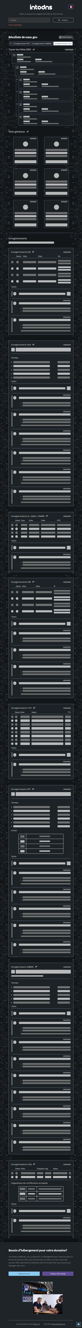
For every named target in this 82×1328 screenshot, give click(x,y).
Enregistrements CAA (63, 43)
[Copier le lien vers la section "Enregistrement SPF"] (33, 789)
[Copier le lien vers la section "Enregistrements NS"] (33, 252)
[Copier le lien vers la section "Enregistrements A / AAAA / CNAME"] (47, 516)
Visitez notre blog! (58, 1274)
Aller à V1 (36, 1324)
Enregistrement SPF (22, 43)
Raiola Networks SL (58, 1324)
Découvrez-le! (24, 1274)
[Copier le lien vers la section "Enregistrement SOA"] (33, 344)
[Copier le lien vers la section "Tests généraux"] (28, 131)
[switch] (66, 37)
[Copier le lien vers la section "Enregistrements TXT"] (34, 708)
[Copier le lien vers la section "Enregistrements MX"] (33, 582)
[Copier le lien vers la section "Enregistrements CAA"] (34, 1164)
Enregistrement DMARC (42, 43)
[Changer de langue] (71, 7)
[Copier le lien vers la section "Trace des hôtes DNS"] (34, 49)
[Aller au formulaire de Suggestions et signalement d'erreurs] (78, 1324)
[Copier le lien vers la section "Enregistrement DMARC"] (36, 967)
